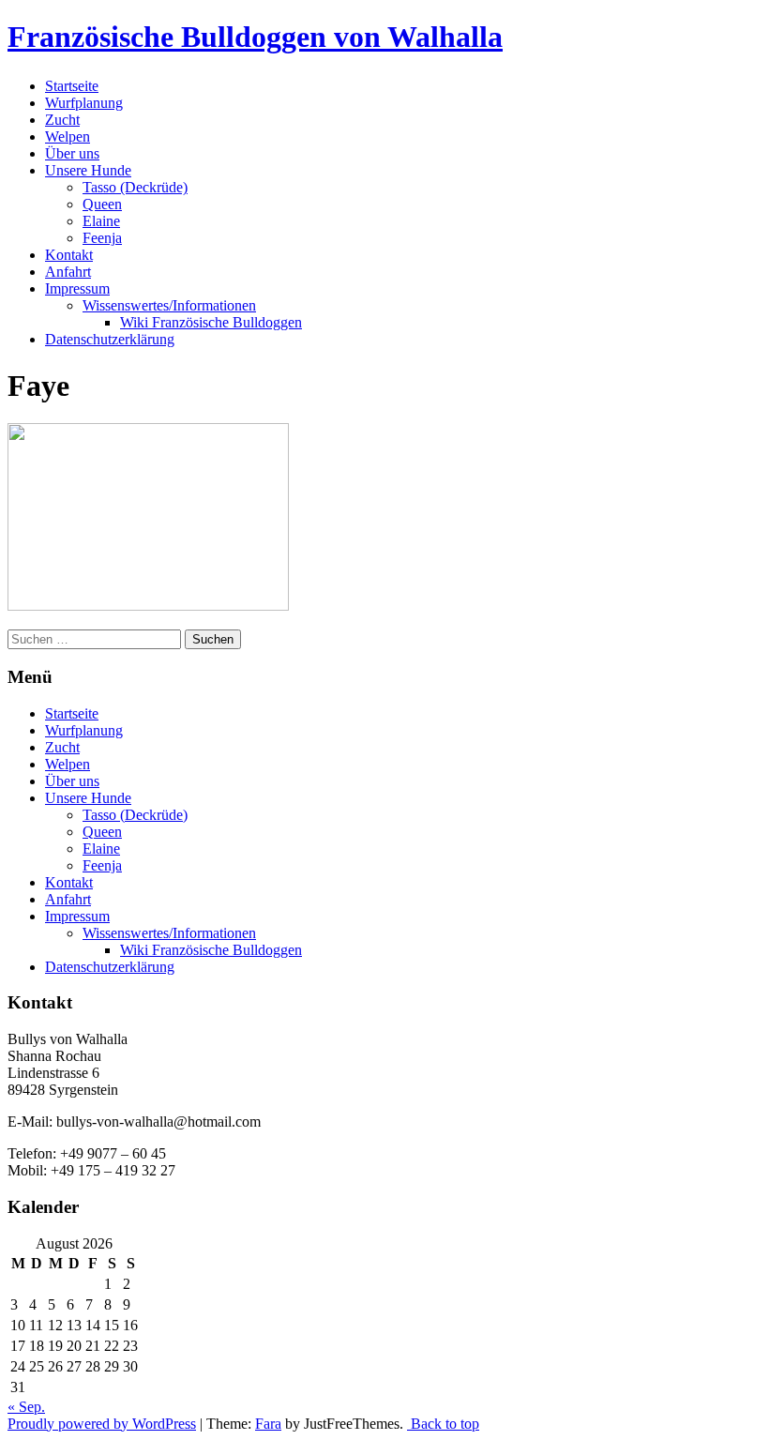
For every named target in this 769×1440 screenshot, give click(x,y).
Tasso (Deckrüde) (135, 187)
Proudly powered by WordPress (102, 1424)
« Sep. (26, 1407)
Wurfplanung (84, 103)
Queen (102, 204)
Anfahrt (68, 272)
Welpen (67, 136)
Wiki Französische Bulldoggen (211, 322)
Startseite (71, 86)
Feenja (102, 238)
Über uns (72, 153)
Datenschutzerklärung (109, 339)
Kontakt (69, 255)
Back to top (443, 1424)
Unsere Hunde (88, 170)
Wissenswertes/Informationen (169, 305)
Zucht (62, 120)
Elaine (101, 221)
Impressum (77, 288)
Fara (268, 1424)
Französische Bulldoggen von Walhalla (255, 36)
